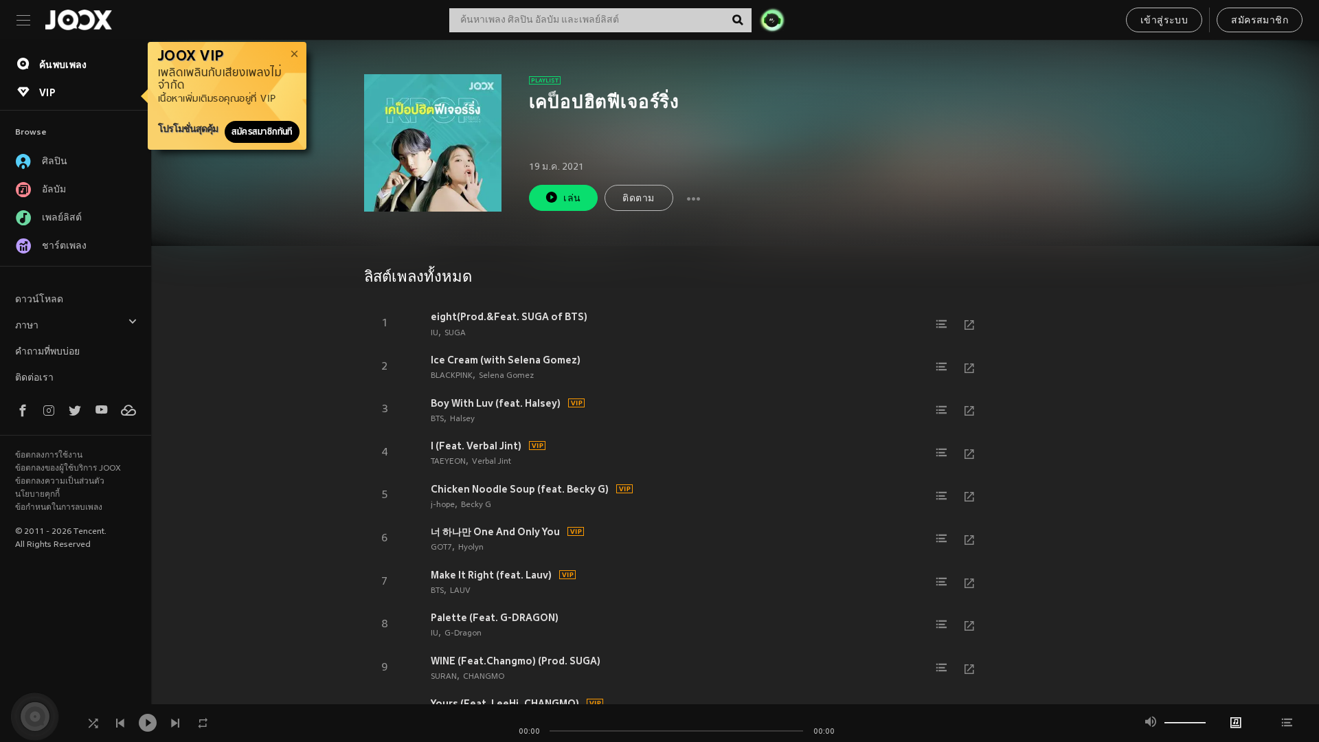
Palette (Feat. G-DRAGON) (495, 617)
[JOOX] (78, 20)
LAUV (460, 591)
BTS (437, 419)
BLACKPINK (452, 376)
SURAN (444, 677)
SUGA (455, 333)
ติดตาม (638, 199)
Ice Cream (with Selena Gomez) (505, 360)
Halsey (462, 419)
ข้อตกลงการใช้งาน (48, 455)
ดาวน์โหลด (39, 300)
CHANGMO (483, 677)
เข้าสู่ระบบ (1164, 21)
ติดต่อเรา (34, 378)
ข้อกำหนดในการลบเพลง (58, 508)
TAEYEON (448, 462)
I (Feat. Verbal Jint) (476, 445)
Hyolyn (471, 547)
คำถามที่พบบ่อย (47, 352)
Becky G (476, 505)
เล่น (571, 199)
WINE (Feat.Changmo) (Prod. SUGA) (515, 660)
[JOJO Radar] (772, 20)
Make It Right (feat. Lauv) (491, 575)
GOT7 (441, 547)
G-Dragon (463, 633)
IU (434, 333)
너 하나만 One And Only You (495, 531)
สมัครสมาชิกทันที (262, 132)
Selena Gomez (506, 376)
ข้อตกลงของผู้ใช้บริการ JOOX (68, 468)
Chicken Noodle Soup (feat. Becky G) (520, 489)
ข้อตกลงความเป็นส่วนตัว (59, 481)
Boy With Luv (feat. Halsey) (496, 403)
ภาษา (26, 326)
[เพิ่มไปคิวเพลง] (942, 324)
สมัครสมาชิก (1259, 21)
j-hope (443, 505)
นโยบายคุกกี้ (37, 494)
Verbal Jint (491, 462)
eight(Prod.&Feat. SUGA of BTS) (509, 316)
